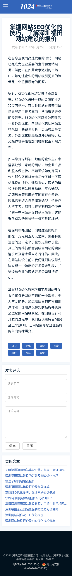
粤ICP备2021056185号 (26, 564)
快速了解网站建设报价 (20, 481)
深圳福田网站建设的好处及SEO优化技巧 (31, 476)
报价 (14, 353)
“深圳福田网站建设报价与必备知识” (28, 498)
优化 (28, 346)
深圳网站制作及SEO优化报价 (24, 515)
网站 (28, 353)
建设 (42, 346)
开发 (56, 346)
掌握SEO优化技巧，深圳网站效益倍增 (30, 493)
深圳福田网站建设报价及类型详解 (27, 487)
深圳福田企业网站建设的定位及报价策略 (31, 509)
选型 (42, 353)
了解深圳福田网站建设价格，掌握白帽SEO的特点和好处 (36, 470)
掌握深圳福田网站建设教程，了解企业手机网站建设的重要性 (36, 504)
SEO (14, 346)
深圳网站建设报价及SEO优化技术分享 (30, 521)
